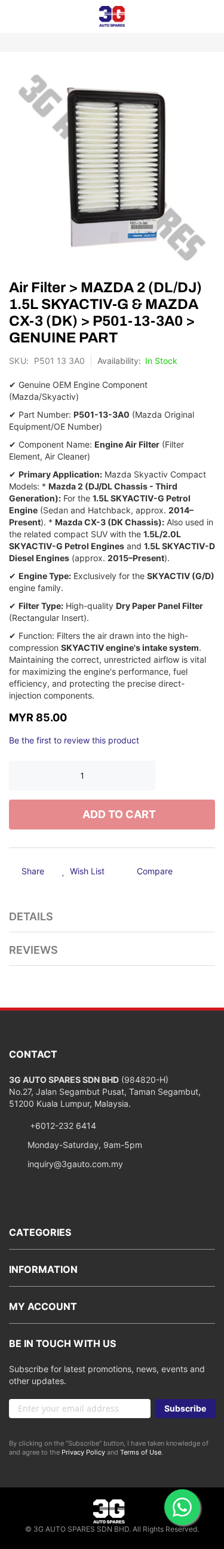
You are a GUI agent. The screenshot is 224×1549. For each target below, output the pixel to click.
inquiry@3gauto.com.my (75, 1164)
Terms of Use (140, 1452)
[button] (83, 872)
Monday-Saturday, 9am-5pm (84, 1145)
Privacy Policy (83, 1452)
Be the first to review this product (74, 740)
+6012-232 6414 (61, 1126)
